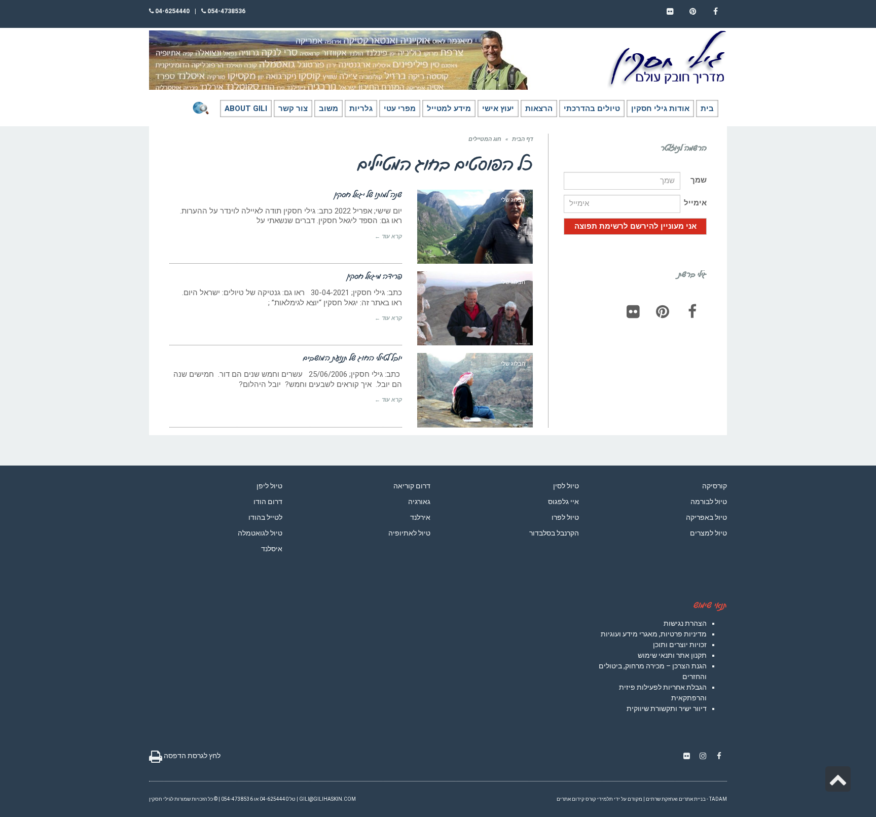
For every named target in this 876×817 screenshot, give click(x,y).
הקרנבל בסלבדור (554, 533)
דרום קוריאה (411, 486)
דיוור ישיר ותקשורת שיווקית (667, 708)
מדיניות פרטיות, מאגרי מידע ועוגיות (654, 634)
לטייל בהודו (265, 517)
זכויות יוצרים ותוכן (680, 645)
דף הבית (522, 139)
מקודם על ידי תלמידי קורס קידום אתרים (599, 799)
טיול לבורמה (708, 502)
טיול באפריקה (706, 517)
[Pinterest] (662, 311)
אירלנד (420, 517)
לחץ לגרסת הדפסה (191, 756)
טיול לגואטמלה (260, 533)
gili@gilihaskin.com (327, 799)
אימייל (695, 202)
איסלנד (271, 549)
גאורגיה (419, 502)
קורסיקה (714, 486)
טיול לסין (566, 486)
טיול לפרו (565, 517)
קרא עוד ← (388, 236)
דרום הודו (267, 502)
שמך (698, 180)
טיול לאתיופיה (409, 533)
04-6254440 (172, 11)
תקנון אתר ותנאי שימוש (672, 655)
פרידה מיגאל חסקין (374, 275)
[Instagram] (702, 756)
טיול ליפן (269, 486)
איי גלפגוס (563, 502)
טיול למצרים (708, 533)
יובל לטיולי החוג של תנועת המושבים (352, 357)
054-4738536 (225, 11)
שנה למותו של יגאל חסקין (368, 194)
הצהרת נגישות (685, 623)
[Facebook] (692, 311)
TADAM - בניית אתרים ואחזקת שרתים (686, 799)
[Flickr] (633, 311)
